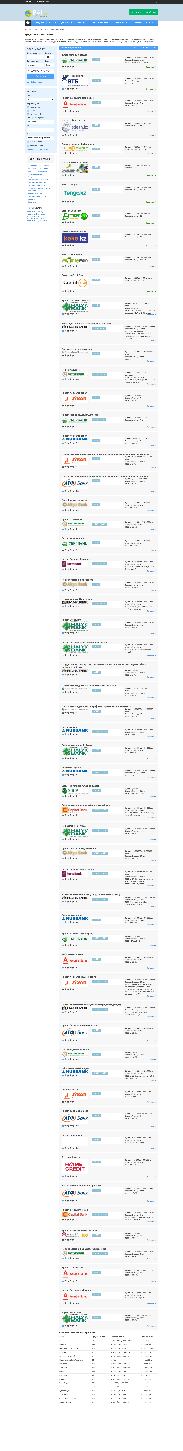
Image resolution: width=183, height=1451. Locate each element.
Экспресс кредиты (35, 174)
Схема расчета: (33, 61)
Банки (138, 22)
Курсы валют (122, 22)
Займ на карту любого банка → (143, 12)
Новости (151, 22)
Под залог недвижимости (38, 171)
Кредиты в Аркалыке (35, 219)
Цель (29, 96)
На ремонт (32, 202)
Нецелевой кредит (35, 194)
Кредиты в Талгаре (34, 216)
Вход (155, 2)
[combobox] (49, 57)
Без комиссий (36, 142)
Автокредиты (100, 22)
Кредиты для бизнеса (36, 185)
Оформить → (151, 67)
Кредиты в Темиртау (35, 212)
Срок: (47, 61)
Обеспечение (32, 126)
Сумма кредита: (33, 53)
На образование (34, 191)
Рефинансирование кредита (39, 188)
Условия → (151, 315)
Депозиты (66, 22)
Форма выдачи (33, 104)
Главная (28, 29)
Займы (52, 22)
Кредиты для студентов (37, 196)
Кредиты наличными (36, 177)
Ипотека (82, 22)
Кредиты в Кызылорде (36, 214)
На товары (32, 199)
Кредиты (39, 22)
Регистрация (32, 134)
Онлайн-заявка (36, 146)
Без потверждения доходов (39, 166)
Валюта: (48, 53)
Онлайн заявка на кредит (38, 180)
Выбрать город (36, 82)
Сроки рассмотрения (35, 118)
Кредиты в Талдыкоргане (37, 221)
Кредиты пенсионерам (37, 182)
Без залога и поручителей (38, 169)
